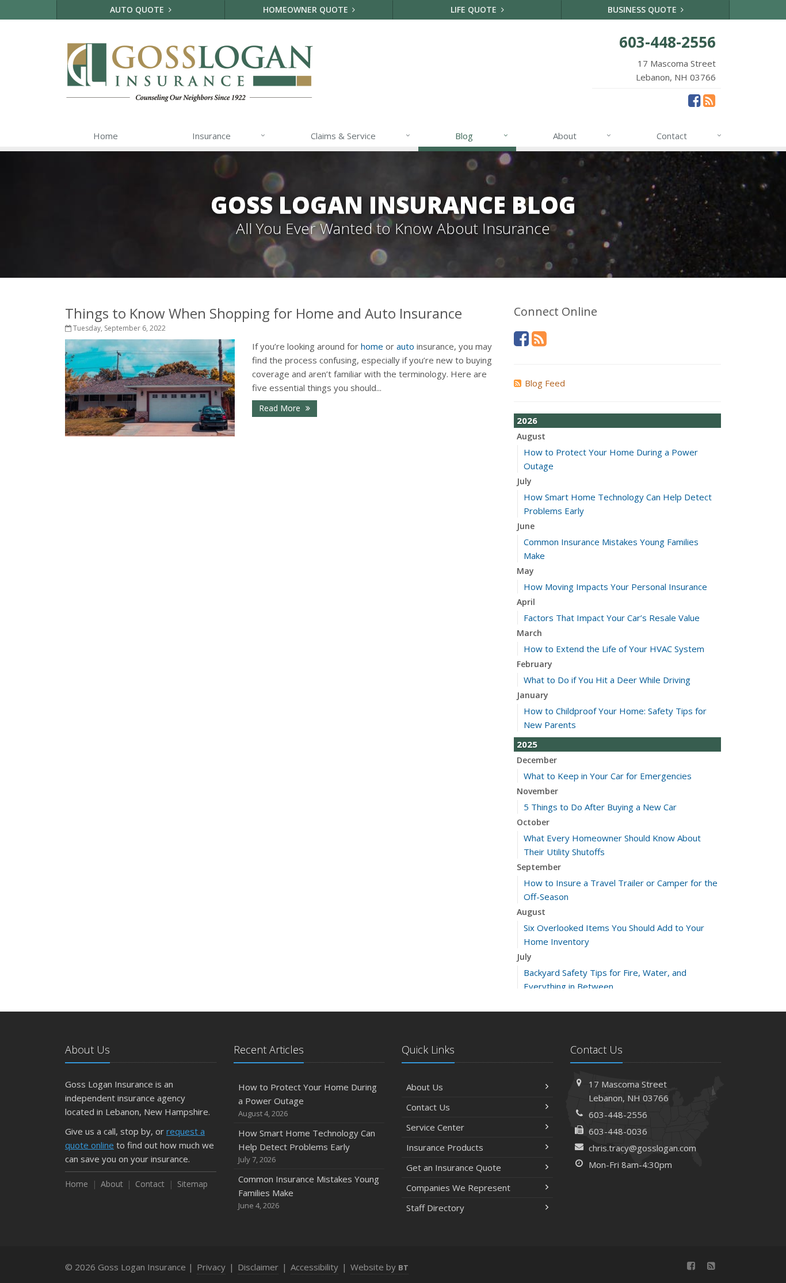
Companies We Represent (458, 1187)
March (529, 632)
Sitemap (192, 1183)
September (539, 866)
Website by (379, 1267)
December (537, 760)
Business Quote (643, 9)
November (537, 791)
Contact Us (428, 1107)
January (532, 695)
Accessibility (314, 1267)
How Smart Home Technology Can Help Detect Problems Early (306, 1146)
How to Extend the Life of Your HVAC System (614, 648)
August (531, 436)
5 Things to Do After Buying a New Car (600, 807)
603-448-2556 (618, 1114)
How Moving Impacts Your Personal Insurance (615, 586)
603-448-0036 (618, 1131)
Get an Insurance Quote (453, 1167)
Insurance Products (444, 1147)
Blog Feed (545, 383)
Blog (481, 135)
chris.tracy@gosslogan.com (642, 1148)
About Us (424, 1087)
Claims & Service (360, 135)
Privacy (211, 1267)
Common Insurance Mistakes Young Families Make (308, 1192)
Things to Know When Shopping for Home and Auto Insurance (263, 313)
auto (405, 346)
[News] (709, 100)
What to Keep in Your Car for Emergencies (608, 776)
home (372, 346)
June (526, 525)
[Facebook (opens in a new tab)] (694, 100)
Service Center (435, 1127)
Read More (281, 408)
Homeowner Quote (306, 9)
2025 (527, 744)
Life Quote (475, 9)
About (582, 135)
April (526, 601)
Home (105, 135)
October (533, 822)
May (525, 570)
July (524, 481)
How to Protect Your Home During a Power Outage (307, 1100)
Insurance (228, 135)
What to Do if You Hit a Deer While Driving (607, 679)
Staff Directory (435, 1207)
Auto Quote (138, 9)
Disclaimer (258, 1267)
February (534, 663)
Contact (689, 135)
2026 (527, 420)
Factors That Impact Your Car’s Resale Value (612, 617)
